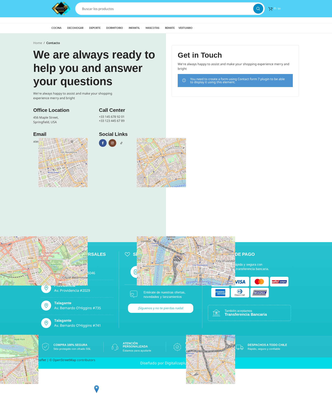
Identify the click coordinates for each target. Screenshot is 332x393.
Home (37, 43)
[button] (96, 389)
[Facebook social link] (103, 143)
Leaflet (41, 360)
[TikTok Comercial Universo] (121, 143)
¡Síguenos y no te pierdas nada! (160, 308)
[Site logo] (61, 8)
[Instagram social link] (112, 143)
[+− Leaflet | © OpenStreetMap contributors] (96, 192)
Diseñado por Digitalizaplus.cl (166, 363)
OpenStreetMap (64, 360)
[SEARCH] (258, 9)
